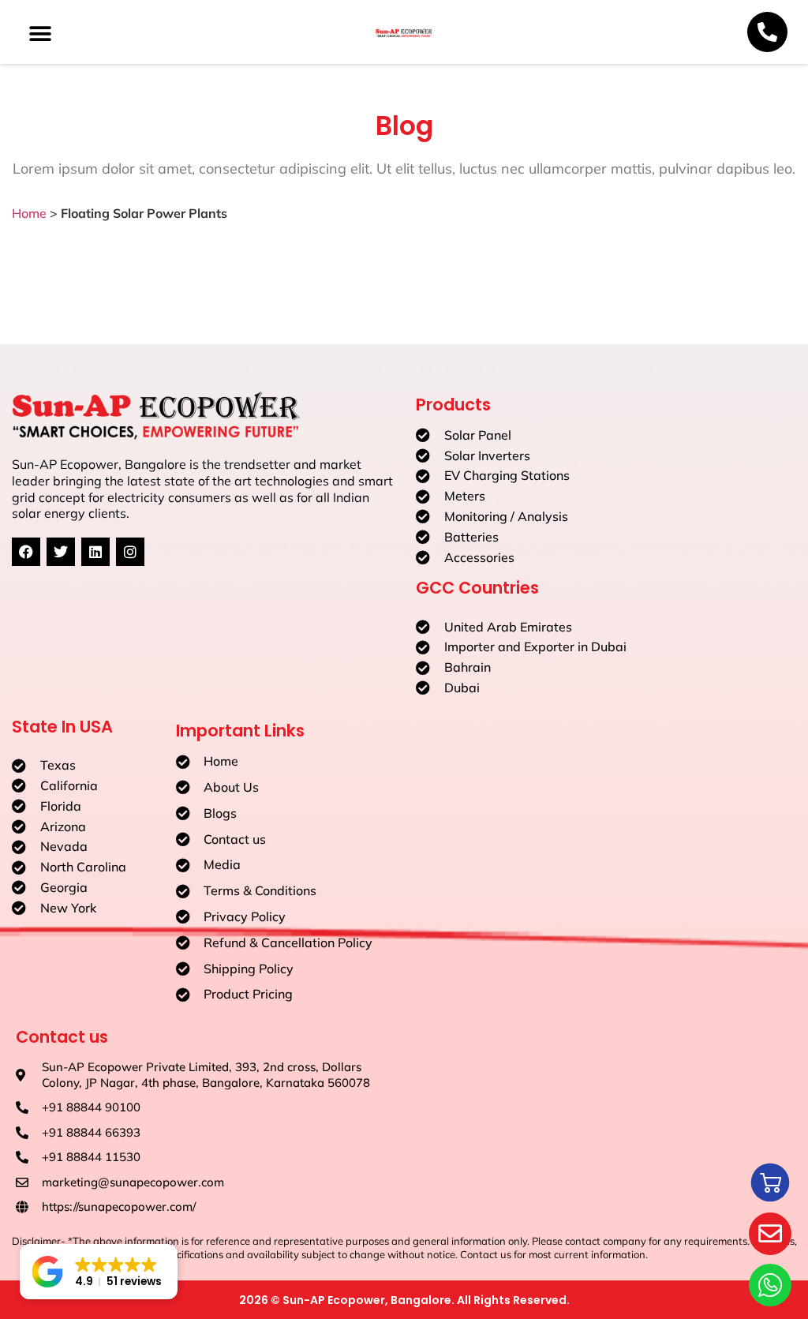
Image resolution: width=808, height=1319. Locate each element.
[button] (40, 34)
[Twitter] (61, 552)
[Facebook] (26, 552)
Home (29, 213)
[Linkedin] (95, 552)
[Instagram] (130, 552)
